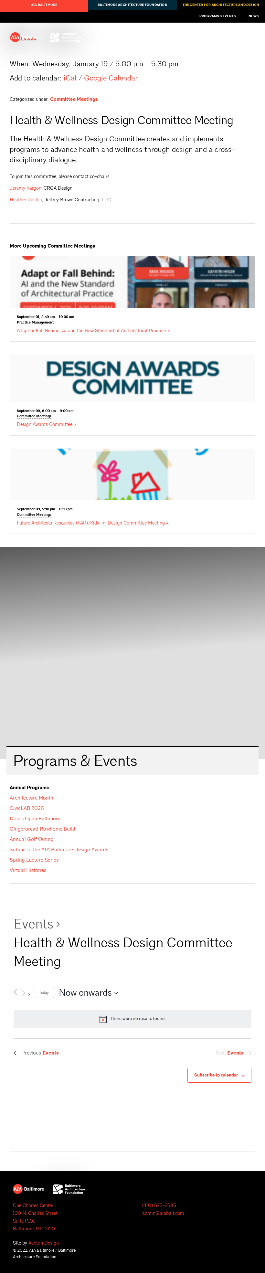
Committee (34, 416)
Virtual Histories (28, 870)
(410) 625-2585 (159, 1206)
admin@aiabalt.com (163, 1213)
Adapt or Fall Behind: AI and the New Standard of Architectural (91, 331)
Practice (35, 322)
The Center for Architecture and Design (221, 5)
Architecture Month (31, 798)
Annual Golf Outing (32, 839)
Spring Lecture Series (34, 860)
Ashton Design (43, 1243)
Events (33, 924)
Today (44, 992)
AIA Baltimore (44, 5)
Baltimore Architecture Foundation (132, 5)
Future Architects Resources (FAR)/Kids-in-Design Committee (91, 523)
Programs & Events (217, 16)
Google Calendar (111, 78)
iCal (70, 78)
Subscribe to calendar (216, 1075)
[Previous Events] (15, 991)
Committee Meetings (74, 99)
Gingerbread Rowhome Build (42, 829)
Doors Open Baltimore (35, 818)
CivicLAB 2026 (27, 808)
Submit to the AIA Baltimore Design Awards (59, 849)
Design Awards (44, 424)
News (254, 16)
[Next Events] (25, 993)
